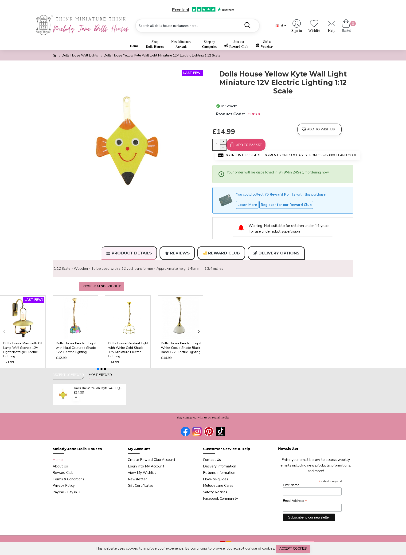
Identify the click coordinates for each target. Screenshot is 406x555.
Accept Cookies (293, 548)
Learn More (247, 204)
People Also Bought (101, 286)
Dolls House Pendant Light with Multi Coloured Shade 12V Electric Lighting (76, 347)
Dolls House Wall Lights (80, 55)
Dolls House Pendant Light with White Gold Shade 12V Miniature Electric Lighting (128, 349)
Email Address (295, 501)
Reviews (180, 253)
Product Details (132, 253)
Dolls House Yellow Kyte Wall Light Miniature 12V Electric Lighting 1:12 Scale (99, 388)
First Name (291, 485)
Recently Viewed (68, 375)
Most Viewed (100, 375)
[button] (4, 332)
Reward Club (224, 253)
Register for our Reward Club (286, 204)
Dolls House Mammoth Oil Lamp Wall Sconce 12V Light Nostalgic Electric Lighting (22, 349)
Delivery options (278, 253)
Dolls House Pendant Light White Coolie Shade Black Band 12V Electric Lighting (181, 347)
